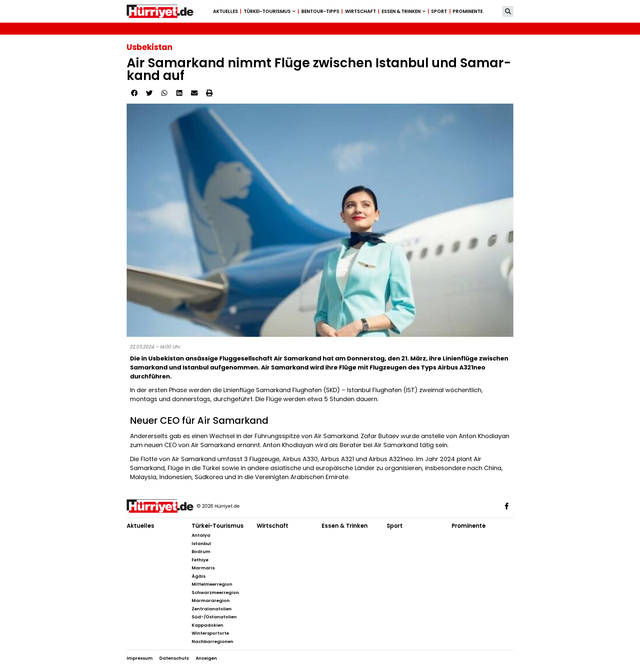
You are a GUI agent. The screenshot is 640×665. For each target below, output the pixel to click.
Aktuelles (225, 11)
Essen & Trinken (401, 11)
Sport (439, 11)
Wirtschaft (360, 11)
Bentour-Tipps (320, 11)
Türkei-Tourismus (267, 11)
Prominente (468, 11)
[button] (507, 11)
